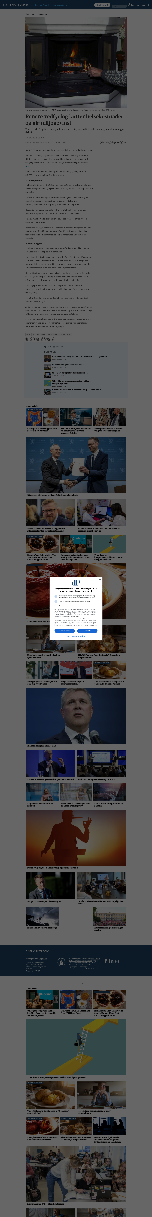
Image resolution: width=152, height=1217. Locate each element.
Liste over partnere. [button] (73, 616)
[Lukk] (100, 579)
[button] (76, 606)
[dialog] (76, 608)
